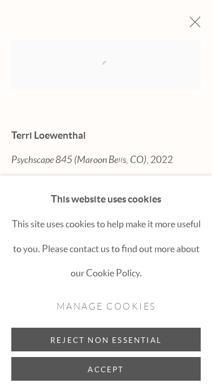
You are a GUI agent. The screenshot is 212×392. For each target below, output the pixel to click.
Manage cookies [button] (106, 306)
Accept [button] (106, 369)
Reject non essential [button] (106, 340)
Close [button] (192, 25)
